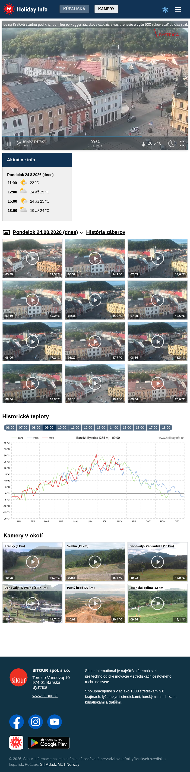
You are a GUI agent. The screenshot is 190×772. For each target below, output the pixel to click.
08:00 (36, 427)
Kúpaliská (74, 9)
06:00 (10, 427)
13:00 (101, 427)
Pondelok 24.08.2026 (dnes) (45, 232)
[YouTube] (54, 722)
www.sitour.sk (45, 696)
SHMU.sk (48, 764)
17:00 (153, 427)
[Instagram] (35, 722)
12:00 (88, 427)
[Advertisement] (132, 187)
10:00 (62, 427)
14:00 (114, 427)
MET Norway (68, 764)
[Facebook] (16, 722)
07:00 (23, 427)
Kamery (106, 9)
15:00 (127, 427)
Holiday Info (21, 5)
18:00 (166, 427)
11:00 (75, 427)
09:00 (49, 427)
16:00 (140, 427)
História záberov (105, 232)
